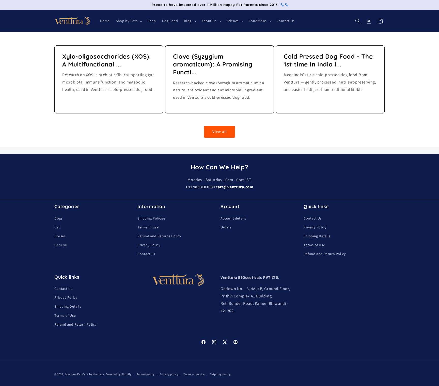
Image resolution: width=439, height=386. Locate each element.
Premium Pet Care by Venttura (85, 374)
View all (219, 132)
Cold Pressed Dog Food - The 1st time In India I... (328, 60)
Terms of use (148, 227)
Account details (233, 218)
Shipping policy (220, 374)
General (60, 245)
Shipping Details (317, 236)
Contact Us (313, 218)
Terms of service (194, 374)
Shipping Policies (151, 218)
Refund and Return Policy (325, 254)
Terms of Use (314, 245)
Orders (226, 227)
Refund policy (145, 374)
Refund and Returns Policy (159, 236)
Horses (60, 236)
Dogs (58, 218)
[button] (128, 21)
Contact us (146, 254)
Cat (57, 227)
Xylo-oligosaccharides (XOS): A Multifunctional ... (106, 60)
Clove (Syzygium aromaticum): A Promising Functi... (212, 64)
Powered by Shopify (118, 374)
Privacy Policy (148, 245)
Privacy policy (169, 374)
